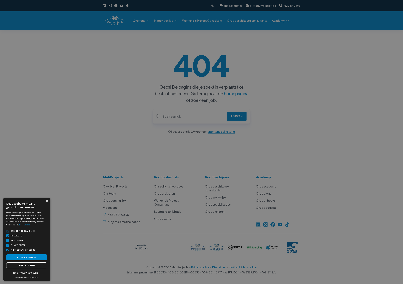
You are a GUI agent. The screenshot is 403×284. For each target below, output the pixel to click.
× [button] (47, 201)
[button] (26, 272)
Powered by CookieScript (27, 277)
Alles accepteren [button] (26, 257)
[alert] (201, 142)
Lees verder (24, 224)
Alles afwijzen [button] (27, 265)
